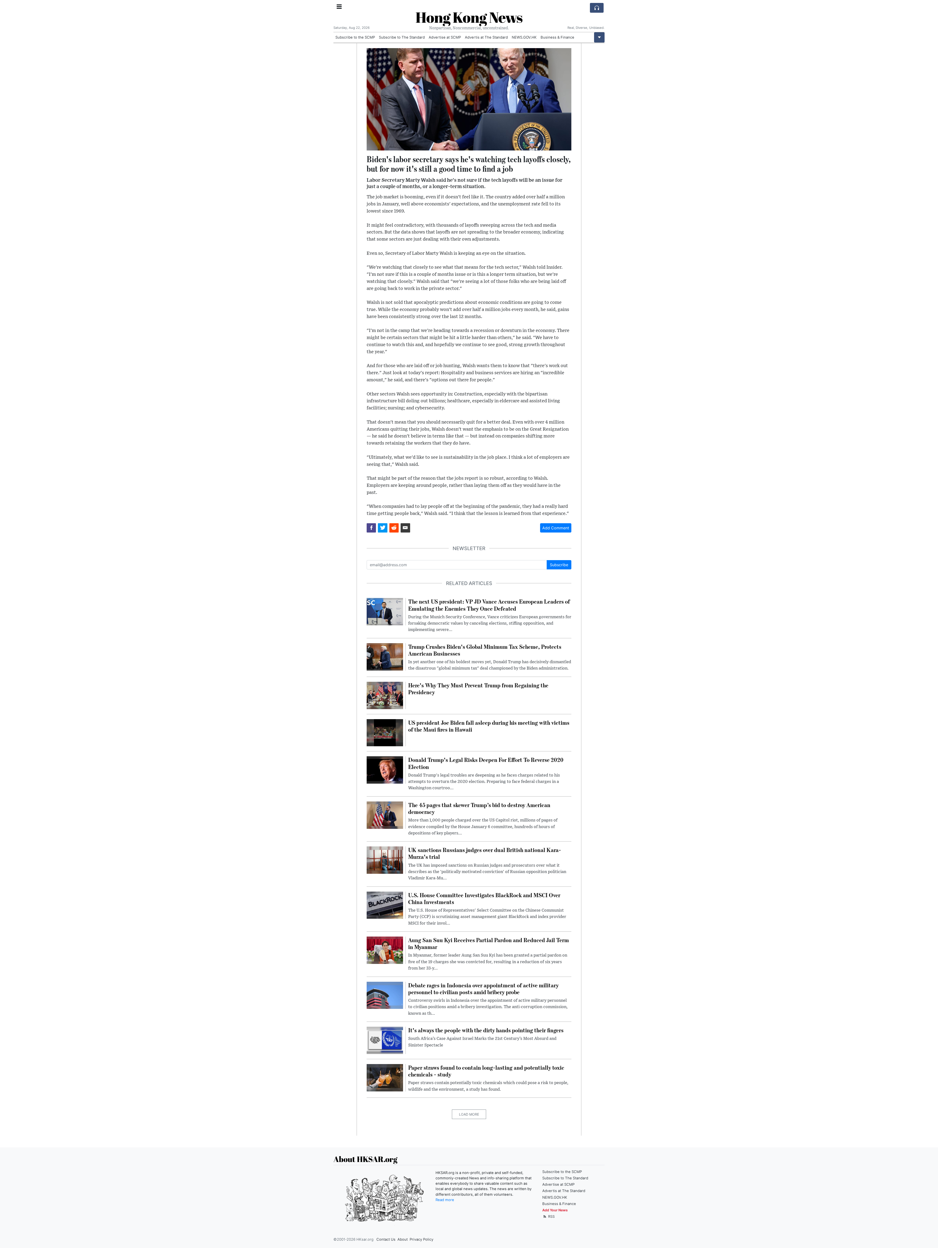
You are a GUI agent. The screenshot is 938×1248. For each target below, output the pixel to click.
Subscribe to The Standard (402, 37)
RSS (551, 1216)
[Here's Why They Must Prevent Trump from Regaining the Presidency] (385, 695)
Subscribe (559, 564)
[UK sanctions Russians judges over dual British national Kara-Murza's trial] (385, 859)
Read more (445, 1200)
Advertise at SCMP (445, 37)
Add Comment (555, 527)
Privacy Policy (421, 1239)
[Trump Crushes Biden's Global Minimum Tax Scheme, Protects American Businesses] (385, 656)
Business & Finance (557, 37)
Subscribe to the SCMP (355, 37)
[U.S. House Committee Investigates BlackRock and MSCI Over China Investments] (385, 904)
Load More (469, 1114)
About (402, 1239)
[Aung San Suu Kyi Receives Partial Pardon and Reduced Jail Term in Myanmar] (385, 949)
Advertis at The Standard (486, 37)
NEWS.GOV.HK (524, 37)
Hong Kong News (469, 17)
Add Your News (555, 1210)
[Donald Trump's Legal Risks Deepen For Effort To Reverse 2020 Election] (385, 769)
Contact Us (385, 1239)
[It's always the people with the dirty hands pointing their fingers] (385, 1039)
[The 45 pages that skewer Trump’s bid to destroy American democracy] (385, 814)
